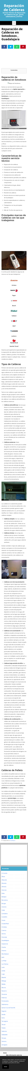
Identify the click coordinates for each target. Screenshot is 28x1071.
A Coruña (4, 873)
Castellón (4, 917)
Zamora (4, 1041)
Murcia (4, 987)
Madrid (4, 977)
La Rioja (4, 960)
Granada (4, 937)
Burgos (4, 903)
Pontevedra (5, 1001)
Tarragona (5, 1021)
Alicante (4, 883)
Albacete (4, 880)
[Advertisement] (14, 58)
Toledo (4, 1028)
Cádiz (3, 910)
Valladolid (4, 1034)
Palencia (4, 998)
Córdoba (4, 927)
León (3, 967)
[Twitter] (10, 46)
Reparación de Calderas (14, 8)
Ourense (4, 994)
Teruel (3, 1024)
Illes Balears (5, 954)
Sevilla (3, 1014)
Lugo (3, 974)
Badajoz (4, 897)
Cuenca (4, 930)
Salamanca (5, 1004)
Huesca (4, 950)
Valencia (4, 1031)
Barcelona (5, 900)
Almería (4, 886)
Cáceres (4, 907)
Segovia (4, 1011)
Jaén (3, 957)
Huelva (4, 947)
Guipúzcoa (5, 944)
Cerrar (5, 1066)
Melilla (3, 984)
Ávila (3, 893)
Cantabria (5, 913)
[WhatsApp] (16, 46)
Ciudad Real (5, 923)
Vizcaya (4, 1038)
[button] (14, 23)
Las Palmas (5, 964)
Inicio (5, 1053)
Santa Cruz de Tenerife (8, 1008)
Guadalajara (12, 840)
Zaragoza (4, 1045)
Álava (3, 876)
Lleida (3, 971)
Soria (3, 1018)
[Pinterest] (23, 46)
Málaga (4, 981)
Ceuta (3, 920)
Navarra (4, 991)
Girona (4, 934)
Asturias (4, 890)
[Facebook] (4, 46)
